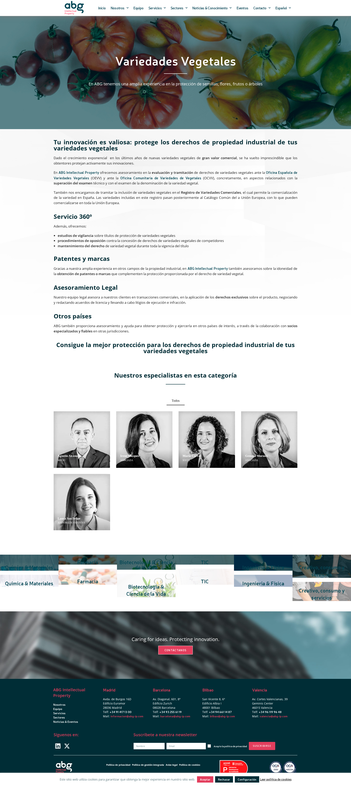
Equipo (138, 7)
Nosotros (118, 7)
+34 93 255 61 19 (170, 712)
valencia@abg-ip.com (273, 716)
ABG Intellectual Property (78, 172)
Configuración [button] (247, 779)
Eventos (242, 7)
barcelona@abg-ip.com (175, 716)
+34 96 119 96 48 (270, 712)
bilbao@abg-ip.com (222, 716)
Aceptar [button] (205, 779)
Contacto (259, 7)
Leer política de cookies (275, 779)
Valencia (259, 689)
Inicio (102, 7)
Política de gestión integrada (148, 764)
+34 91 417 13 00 (120, 712)
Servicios (155, 7)
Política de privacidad (118, 764)
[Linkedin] (58, 746)
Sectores (177, 7)
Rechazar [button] (224, 779)
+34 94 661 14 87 (220, 712)
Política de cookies (189, 764)
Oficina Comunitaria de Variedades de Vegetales (160, 177)
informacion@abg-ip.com (126, 716)
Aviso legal (172, 764)
